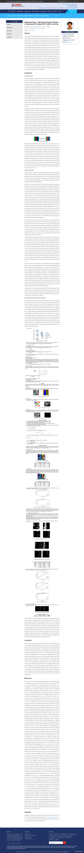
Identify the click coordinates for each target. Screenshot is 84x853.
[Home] (9, 11)
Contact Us (41, 1)
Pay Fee (55, 11)
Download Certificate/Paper (29, 1)
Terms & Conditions (29, 838)
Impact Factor (28, 11)
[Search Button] (64, 842)
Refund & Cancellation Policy (30, 835)
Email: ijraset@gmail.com (63, 1)
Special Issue (68, 836)
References (9, 34)
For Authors (43, 11)
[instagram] (76, 1)
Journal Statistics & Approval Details (70, 4)
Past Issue (49, 11)
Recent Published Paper (72, 5)
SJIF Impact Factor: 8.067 (33, 7)
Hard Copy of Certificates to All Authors (62, 7)
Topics (59, 11)
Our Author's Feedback (72, 6)
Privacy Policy (27, 834)
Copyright (9, 37)
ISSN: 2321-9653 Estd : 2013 (72, 11)
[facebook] (69, 1)
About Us (13, 11)
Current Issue (60, 836)
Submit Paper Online (79, 851)
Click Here (69, 42)
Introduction (9, 27)
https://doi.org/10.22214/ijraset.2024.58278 (36, 28)
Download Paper (70, 32)
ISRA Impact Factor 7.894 (46, 7)
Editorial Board (20, 11)
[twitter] (71, 1)
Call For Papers (35, 11)
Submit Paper (12, 1)
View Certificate (32, 30)
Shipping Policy (28, 837)
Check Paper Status (20, 1)
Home (8, 1)
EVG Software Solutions (64, 851)
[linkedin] (74, 1)
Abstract (9, 24)
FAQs (37, 1)
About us (56, 834)
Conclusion (9, 30)
